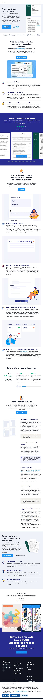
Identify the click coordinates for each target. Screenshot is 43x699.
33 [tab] (32, 161)
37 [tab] (35, 161)
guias (14, 408)
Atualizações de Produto (30, 665)
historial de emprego (35, 470)
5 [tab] (10, 161)
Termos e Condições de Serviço (33, 678)
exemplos (18, 104)
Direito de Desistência (31, 681)
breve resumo (32, 469)
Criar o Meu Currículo (21, 412)
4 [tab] (9, 161)
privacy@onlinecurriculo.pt (21, 691)
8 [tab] (12, 161)
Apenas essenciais (15, 695)
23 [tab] (24, 161)
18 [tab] (20, 161)
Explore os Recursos (21, 600)
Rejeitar (17, 690)
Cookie (10, 692)
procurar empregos (24, 351)
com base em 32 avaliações (8, 380)
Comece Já (21, 189)
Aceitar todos (6, 695)
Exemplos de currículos (20, 555)
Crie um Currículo (17, 663)
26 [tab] (26, 161)
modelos (13, 104)
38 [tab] (36, 161)
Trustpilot (26, 129)
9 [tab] (13, 161)
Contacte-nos (30, 676)
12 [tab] (15, 161)
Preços (28, 667)
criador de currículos (20, 48)
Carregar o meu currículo (16, 27)
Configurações (24, 695)
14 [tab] (17, 161)
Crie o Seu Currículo (21, 57)
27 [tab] (27, 161)
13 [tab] (16, 161)
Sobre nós (29, 662)
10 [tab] (14, 161)
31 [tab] (30, 161)
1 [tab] (7, 161)
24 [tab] (25, 161)
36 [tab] (34, 161)
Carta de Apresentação (16, 680)
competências (29, 471)
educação (22, 471)
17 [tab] (19, 161)
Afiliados (29, 669)
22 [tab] (23, 161)
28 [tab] (28, 161)
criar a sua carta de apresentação (30, 517)
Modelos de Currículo (18, 668)
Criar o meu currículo (6, 27)
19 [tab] (21, 161)
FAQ (28, 674)
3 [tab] (8, 161)
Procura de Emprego (18, 673)
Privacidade (29, 679)
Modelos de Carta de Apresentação (18, 671)
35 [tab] (33, 161)
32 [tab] (31, 161)
